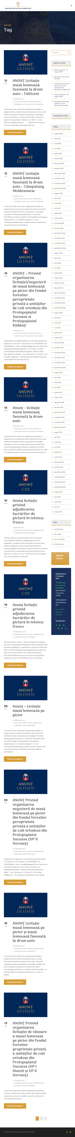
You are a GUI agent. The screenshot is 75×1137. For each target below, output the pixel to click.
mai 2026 (57, 149)
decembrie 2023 (59, 293)
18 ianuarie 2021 (19, 946)
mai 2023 (57, 328)
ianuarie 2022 (58, 407)
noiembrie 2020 (59, 477)
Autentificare (58, 529)
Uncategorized (37, 104)
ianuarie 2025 (58, 228)
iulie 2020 (57, 497)
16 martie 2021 (18, 426)
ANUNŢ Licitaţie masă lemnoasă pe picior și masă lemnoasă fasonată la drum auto (29, 932)
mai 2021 (57, 447)
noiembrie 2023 (59, 298)
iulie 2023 (57, 318)
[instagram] (65, 628)
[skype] (58, 628)
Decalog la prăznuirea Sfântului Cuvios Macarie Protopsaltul (61, 103)
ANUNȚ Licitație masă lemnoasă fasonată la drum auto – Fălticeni (28, 87)
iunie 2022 (57, 382)
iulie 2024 (57, 258)
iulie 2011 (57, 507)
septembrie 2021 (59, 427)
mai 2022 (57, 387)
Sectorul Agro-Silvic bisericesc (28, 102)
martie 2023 (58, 338)
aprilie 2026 (58, 154)
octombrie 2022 (59, 363)
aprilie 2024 (58, 273)
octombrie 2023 (59, 303)
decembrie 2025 (59, 173)
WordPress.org (59, 544)
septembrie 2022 (60, 368)
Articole (26, 104)
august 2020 (58, 492)
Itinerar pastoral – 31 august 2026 (61, 71)
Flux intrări (57, 534)
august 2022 (58, 373)
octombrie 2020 (59, 482)
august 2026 (58, 134)
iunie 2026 (57, 144)
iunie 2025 (57, 203)
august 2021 (58, 432)
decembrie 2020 (59, 472)
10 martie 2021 (18, 528)
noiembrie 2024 (59, 238)
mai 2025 (57, 208)
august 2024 (58, 253)
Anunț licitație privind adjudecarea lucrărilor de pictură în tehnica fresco (28, 512)
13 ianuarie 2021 (19, 1080)
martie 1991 (58, 512)
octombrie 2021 (59, 422)
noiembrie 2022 (59, 358)
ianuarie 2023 (58, 348)
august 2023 (58, 313)
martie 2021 (58, 457)
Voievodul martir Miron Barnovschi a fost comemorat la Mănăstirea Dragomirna (62, 87)
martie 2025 (58, 218)
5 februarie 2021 (19, 720)
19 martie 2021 (18, 331)
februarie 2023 (59, 343)
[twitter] (62, 628)
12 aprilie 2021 (18, 99)
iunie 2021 (57, 442)
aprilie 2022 (58, 392)
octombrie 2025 (59, 183)
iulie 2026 (57, 139)
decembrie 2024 (60, 233)
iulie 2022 (57, 378)
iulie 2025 (57, 198)
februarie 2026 (59, 164)
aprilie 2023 (58, 333)
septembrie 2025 (60, 188)
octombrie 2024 (59, 243)
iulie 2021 (57, 437)
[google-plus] (60, 625)
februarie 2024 (59, 283)
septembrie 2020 (60, 487)
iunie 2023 (57, 323)
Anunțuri (18, 104)
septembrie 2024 (60, 248)
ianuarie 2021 (58, 467)
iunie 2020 (57, 502)
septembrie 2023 (60, 308)
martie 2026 (58, 159)
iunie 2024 (57, 263)
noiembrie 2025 (59, 178)
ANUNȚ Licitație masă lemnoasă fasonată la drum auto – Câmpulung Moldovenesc (28, 182)
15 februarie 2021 (19, 632)
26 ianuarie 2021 (19, 849)
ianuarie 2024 (58, 288)
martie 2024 (58, 278)
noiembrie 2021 (59, 417)
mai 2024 (57, 268)
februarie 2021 (59, 462)
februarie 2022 (59, 402)
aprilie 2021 (57, 452)
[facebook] (56, 625)
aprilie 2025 (58, 213)
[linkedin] (64, 625)
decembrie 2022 (59, 353)
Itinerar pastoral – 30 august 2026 (61, 95)
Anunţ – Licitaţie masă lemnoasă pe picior (29, 711)
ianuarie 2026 (58, 168)
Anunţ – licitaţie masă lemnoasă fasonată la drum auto (28, 414)
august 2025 (58, 193)
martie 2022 (58, 397)
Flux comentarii (59, 539)
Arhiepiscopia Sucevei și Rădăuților (29, 530)
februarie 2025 (59, 223)
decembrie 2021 (59, 412)
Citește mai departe (15, 132)
